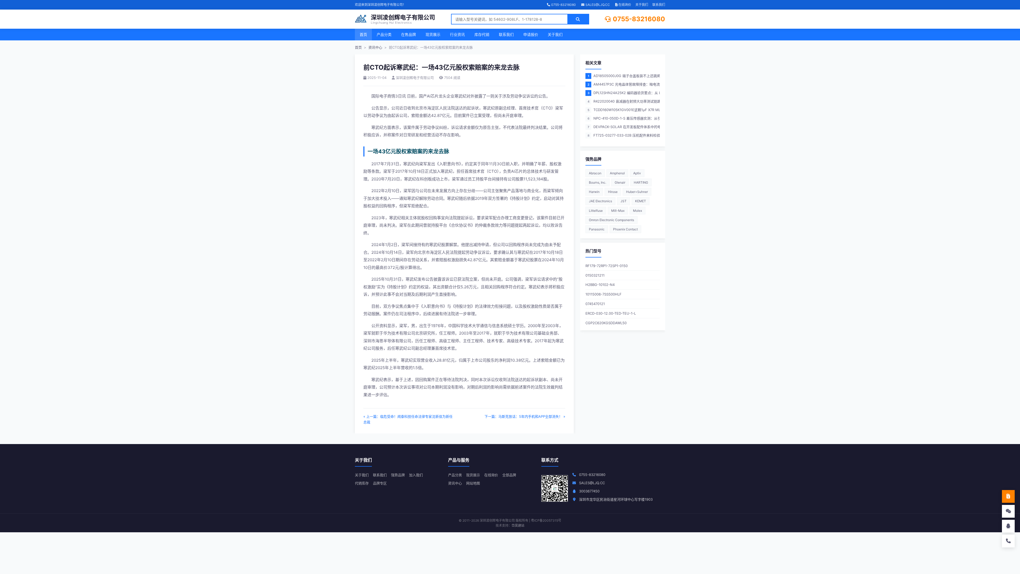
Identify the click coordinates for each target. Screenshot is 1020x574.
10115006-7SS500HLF (603, 294)
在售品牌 (408, 34)
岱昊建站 (518, 525)
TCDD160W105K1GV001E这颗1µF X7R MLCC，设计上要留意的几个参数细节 (624, 110)
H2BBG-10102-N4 (600, 284)
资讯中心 (375, 47)
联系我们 (658, 5)
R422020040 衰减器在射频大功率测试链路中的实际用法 (624, 101)
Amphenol (617, 173)
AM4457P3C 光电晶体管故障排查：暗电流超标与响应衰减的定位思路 (624, 84)
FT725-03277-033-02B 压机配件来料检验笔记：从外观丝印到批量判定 (624, 135)
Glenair (620, 182)
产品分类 (384, 34)
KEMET (640, 201)
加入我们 (416, 475)
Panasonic (597, 229)
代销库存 (362, 483)
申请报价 (530, 34)
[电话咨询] (1008, 541)
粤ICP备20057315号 (546, 520)
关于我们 (641, 5)
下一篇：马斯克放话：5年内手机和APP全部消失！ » (524, 416)
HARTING (641, 182)
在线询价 (624, 5)
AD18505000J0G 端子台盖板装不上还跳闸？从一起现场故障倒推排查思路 (624, 76)
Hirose (613, 192)
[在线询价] (1008, 496)
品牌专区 (380, 483)
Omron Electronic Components (611, 220)
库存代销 (481, 34)
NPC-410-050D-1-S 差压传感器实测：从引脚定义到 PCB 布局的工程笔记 (624, 118)
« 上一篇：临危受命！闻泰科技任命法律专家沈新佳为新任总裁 (408, 419)
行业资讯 (457, 34)
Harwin (594, 192)
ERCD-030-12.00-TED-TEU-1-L (610, 313)
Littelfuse (596, 211)
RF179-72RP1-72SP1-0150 (606, 266)
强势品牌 (398, 475)
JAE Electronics (600, 201)
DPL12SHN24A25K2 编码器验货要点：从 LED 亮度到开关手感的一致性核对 (624, 93)
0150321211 (595, 275)
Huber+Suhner (637, 192)
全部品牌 (509, 475)
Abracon (595, 173)
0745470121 (595, 304)
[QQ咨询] (1008, 526)
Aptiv (637, 173)
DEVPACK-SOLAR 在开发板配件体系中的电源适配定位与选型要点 (624, 127)
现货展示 (433, 34)
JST (623, 201)
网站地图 (473, 483)
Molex (637, 211)
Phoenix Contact (625, 229)
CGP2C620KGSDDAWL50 (606, 323)
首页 (363, 34)
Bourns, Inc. (597, 182)
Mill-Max (617, 211)
